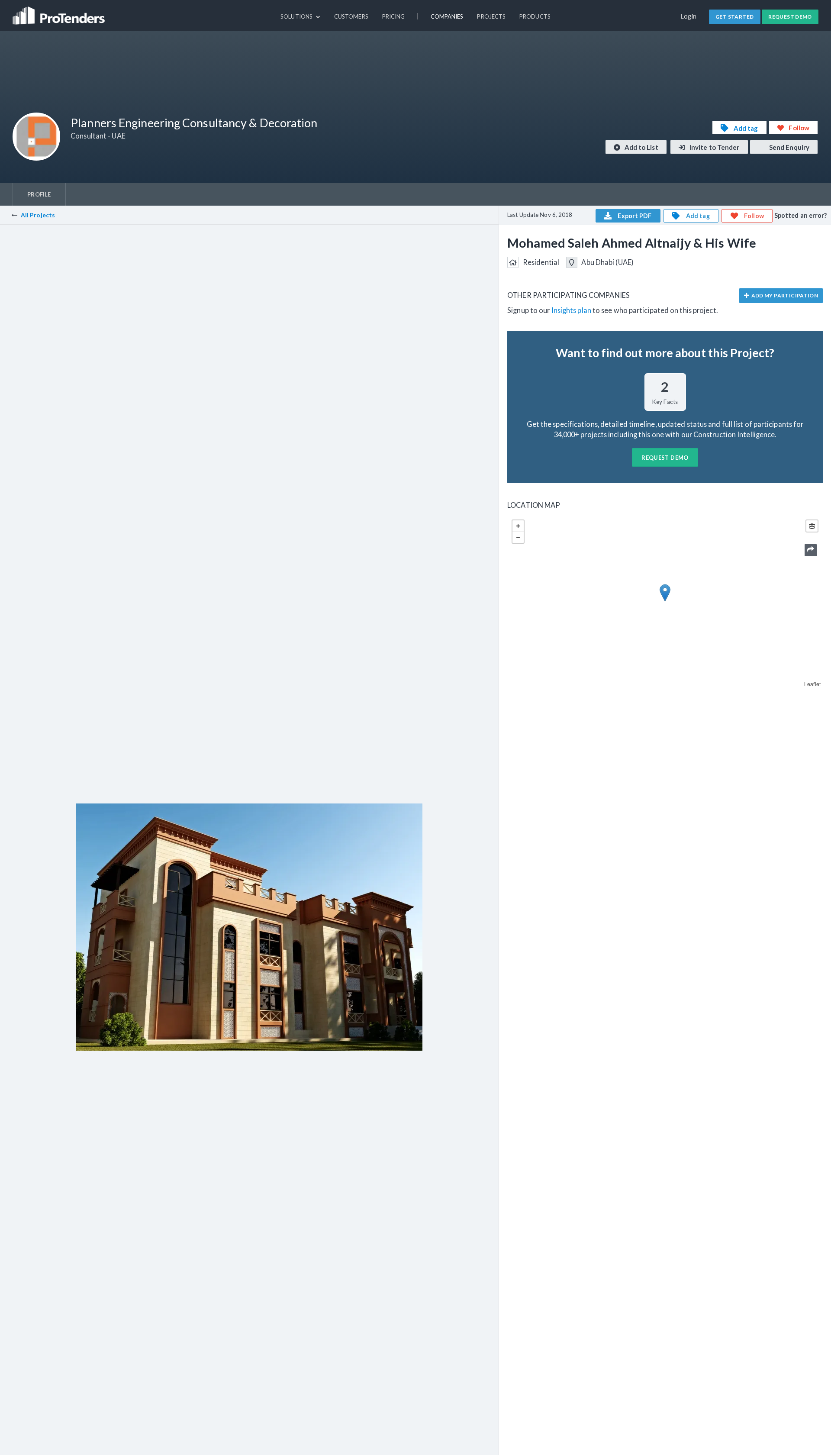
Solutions (297, 16)
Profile (39, 194)
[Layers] (812, 526)
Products (535, 16)
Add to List (640, 147)
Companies (447, 16)
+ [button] (518, 526)
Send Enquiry (788, 147)
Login (689, 16)
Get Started (734, 16)
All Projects (38, 215)
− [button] (518, 537)
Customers (351, 16)
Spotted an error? (800, 215)
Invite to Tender (714, 147)
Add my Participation (784, 295)
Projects (491, 16)
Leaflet (812, 683)
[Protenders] (60, 12)
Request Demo (790, 16)
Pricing (393, 16)
